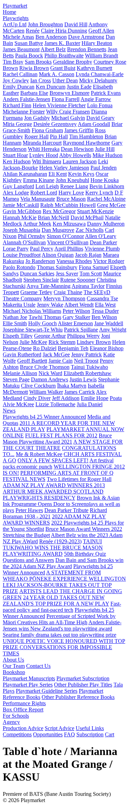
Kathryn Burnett (94, 68)
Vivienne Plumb (102, 249)
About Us (13, 660)
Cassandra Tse (102, 298)
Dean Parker (103, 242)
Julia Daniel (90, 404)
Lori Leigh (47, 186)
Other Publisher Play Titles (83, 685)
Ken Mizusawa (69, 224)
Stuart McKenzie (95, 211)
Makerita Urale (19, 305)
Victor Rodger (108, 261)
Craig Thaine (68, 292)
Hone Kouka (104, 180)
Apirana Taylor (88, 286)
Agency (11, 722)
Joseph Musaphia (21, 230)
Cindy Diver (37, 398)
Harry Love (71, 193)
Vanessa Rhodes (74, 261)
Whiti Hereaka (44, 149)
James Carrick (79, 392)
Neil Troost (86, 361)
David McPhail (87, 217)
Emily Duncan (18, 87)
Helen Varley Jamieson (64, 168)
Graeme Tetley (36, 292)
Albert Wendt (79, 305)
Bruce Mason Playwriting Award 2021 (57, 439)
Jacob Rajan (88, 255)
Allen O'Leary (100, 236)
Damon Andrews (49, 379)
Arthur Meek (37, 224)
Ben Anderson (51, 37)
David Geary (100, 118)
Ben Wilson (104, 317)
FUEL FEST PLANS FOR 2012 (61, 435)
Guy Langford (18, 186)
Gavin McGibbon (22, 211)
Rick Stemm (62, 342)
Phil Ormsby (31, 236)
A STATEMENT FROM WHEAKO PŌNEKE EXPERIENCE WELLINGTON (64, 576)
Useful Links (90, 728)
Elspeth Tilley (18, 336)
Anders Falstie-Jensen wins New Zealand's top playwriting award (62, 625)
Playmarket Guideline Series (46, 691)
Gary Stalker (76, 317)
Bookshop (14, 672)
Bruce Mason (71, 199)
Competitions (17, 734)
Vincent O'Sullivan (67, 242)
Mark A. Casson (56, 74)
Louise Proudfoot (22, 255)
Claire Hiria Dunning (64, 31)
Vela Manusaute (37, 199)
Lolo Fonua (99, 105)
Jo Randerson (40, 261)
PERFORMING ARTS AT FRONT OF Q (67, 473)
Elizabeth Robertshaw (87, 373)
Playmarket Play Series (28, 685)
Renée (33, 31)
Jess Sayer (67, 273)
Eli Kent (58, 174)
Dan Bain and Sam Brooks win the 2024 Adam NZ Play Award (63, 563)
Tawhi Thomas (45, 317)
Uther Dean (65, 80)
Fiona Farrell (65, 99)
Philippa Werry (83, 336)
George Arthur (50, 336)
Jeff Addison (65, 398)
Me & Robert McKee (39, 454)
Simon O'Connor (65, 236)
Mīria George (17, 124)
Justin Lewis (83, 379)
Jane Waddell (108, 323)
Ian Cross (40, 80)
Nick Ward (50, 373)
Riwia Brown (34, 68)
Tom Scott (90, 273)
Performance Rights (24, 703)
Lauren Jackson (80, 161)
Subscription (90, 734)
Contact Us (38, 666)
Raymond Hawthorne (86, 143)
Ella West (105, 305)
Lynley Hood (43, 155)
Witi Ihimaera (46, 161)
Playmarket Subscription (82, 678)
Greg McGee (111, 205)
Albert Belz (53, 49)
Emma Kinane (38, 180)
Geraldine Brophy (72, 62)
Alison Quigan (58, 255)
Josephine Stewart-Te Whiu (33, 330)
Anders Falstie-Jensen (26, 99)
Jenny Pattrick (86, 354)
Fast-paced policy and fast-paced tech (62, 607)
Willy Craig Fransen (68, 112)
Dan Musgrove (58, 230)
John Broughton (45, 24)
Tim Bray (13, 62)
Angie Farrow (95, 99)
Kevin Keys (81, 174)
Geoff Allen (101, 31)
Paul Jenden (103, 168)
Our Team (14, 666)
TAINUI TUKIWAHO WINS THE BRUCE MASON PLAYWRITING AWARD (53, 547)
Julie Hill (105, 149)
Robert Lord (43, 193)
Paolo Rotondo (19, 267)
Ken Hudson (17, 161)
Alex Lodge (16, 193)
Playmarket (15, 6)
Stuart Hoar (15, 155)
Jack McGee (56, 354)
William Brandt (101, 55)
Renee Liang (74, 186)
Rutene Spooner (77, 280)
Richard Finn (17, 105)
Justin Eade (79, 87)
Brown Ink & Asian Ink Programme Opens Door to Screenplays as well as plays (61, 504)
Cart (109, 734)
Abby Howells (75, 155)
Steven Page (16, 379)
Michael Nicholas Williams (32, 311)
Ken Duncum (50, 87)
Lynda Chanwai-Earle (99, 74)
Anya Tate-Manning (48, 286)
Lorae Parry (16, 249)
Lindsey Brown (94, 342)
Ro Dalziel (44, 348)
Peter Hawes (29, 510)
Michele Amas (18, 37)
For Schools (16, 716)
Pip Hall (59, 136)
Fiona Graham (47, 130)
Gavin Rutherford (22, 354)
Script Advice (59, 728)
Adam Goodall (94, 124)
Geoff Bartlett (32, 361)
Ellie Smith (15, 323)
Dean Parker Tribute (66, 510)
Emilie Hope (94, 398)
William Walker (46, 392)
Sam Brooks (38, 62)
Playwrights (16, 18)
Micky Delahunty (98, 80)
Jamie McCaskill (21, 205)
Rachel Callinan (20, 74)
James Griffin (79, 130)
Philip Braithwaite (64, 55)
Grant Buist (62, 68)
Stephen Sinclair (41, 280)
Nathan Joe (15, 317)
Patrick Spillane (81, 330)
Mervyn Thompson (64, 298)
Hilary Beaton (97, 43)
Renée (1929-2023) (60, 541)
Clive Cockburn (38, 386)
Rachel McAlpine (106, 199)
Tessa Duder (105, 311)
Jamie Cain (61, 361)
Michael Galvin (68, 118)
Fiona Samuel (94, 267)
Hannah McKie (19, 217)
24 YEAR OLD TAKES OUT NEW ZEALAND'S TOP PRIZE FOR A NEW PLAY (56, 600)
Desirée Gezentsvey (55, 124)
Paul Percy (41, 249)
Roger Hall (36, 136)
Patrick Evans (106, 93)
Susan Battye (28, 43)
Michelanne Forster (24, 112)
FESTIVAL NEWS (24, 479)
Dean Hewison (77, 149)
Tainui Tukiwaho (89, 367)
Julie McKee (33, 342)
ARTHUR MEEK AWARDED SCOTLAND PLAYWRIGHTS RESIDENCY (53, 495)
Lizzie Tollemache (55, 404)
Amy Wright (112, 330)
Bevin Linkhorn (106, 186)
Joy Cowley (16, 80)
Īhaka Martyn (71, 386)
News (9, 410)
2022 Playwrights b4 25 (78, 523)
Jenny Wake (50, 305)
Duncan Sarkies (37, 273)
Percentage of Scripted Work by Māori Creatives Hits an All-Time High (59, 619)
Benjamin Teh (73, 348)
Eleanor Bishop (106, 348)
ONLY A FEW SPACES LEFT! (53, 460)
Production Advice (23, 728)
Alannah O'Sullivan (24, 242)
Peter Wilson (76, 311)
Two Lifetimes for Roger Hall (79, 479)
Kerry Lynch (99, 193)
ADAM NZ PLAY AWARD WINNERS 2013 (54, 485)
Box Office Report (23, 709)
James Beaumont (21, 49)
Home (9, 12)
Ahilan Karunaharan (25, 174)
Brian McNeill (53, 217)
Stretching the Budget (26, 535)
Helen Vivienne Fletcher (59, 105)
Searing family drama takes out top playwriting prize (59, 635)
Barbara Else (34, 93)
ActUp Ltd (14, 24)
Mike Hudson (107, 155)
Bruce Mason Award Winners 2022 (83, 529)
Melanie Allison (20, 373)
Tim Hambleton (86, 136)
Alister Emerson (75, 323)
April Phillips (68, 249)
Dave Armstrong (86, 37)
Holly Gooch (42, 323)
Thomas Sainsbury (57, 267)
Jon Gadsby (37, 118)
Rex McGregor (59, 211)
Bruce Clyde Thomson (44, 367)
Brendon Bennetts (86, 49)
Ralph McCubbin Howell (68, 205)
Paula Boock (29, 55)
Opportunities (48, 734)
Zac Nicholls (90, 230)
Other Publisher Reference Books (78, 697)
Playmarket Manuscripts (29, 678)
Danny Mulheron (106, 224)
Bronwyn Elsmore (69, 93)
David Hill (75, 24)
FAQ (69, 734)
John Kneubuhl (72, 180)
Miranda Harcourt (42, 143)
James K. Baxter (62, 43)
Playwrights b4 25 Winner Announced (44, 417)
